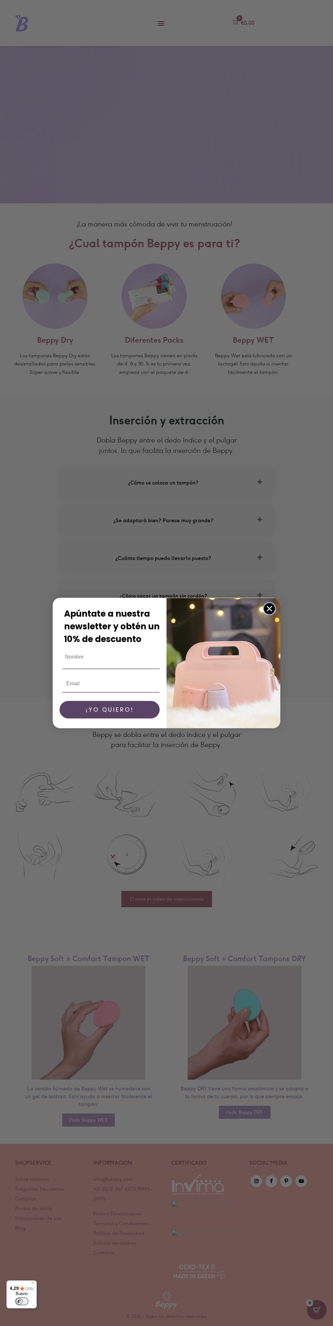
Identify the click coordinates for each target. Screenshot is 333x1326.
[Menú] (33, 1284)
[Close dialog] (269, 608)
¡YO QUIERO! (110, 709)
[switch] (21, 1301)
